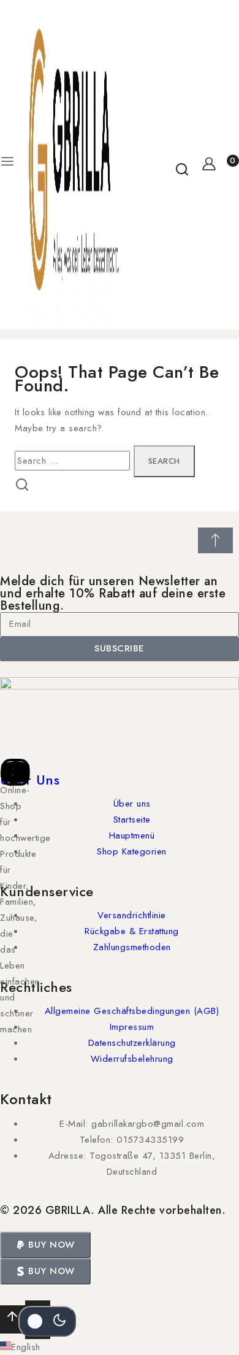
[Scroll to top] (12, 1319)
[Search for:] (74, 460)
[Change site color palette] (47, 1321)
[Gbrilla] (73, 164)
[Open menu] (7, 165)
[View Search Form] (182, 164)
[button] (45, 1245)
